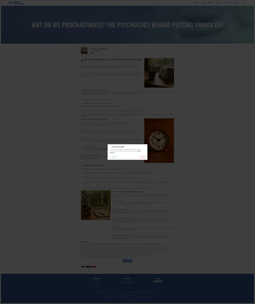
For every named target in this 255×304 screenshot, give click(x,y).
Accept (113, 157)
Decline (142, 157)
